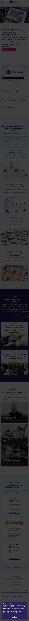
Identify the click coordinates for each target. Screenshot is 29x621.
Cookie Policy (17, 612)
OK (14, 616)
